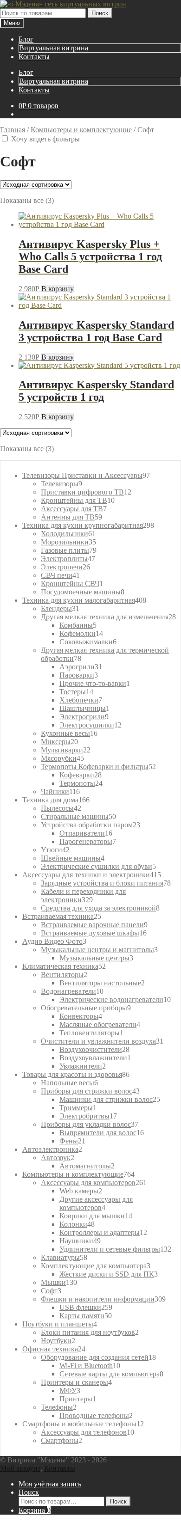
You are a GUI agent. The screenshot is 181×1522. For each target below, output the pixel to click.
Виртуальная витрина (53, 48)
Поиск (99, 13)
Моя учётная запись (50, 1484)
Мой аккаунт (20, 1468)
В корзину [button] (57, 289)
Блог (26, 39)
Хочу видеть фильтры (46, 139)
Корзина (35, 1510)
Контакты (34, 57)
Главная (12, 130)
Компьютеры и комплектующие (81, 130)
